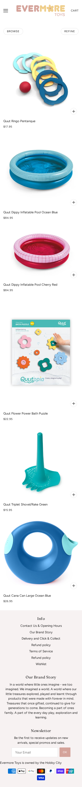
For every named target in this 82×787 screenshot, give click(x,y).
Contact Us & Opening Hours (41, 626)
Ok (65, 752)
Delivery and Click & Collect (41, 638)
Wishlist (41, 664)
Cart (75, 10)
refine (69, 31)
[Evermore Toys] (41, 10)
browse (13, 31)
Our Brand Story (41, 632)
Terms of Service (41, 651)
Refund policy (41, 645)
